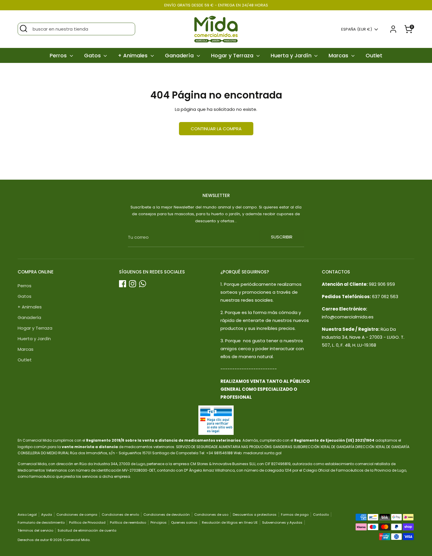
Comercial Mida (76, 539)
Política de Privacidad (87, 522)
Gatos (93, 55)
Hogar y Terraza (233, 55)
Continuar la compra (216, 129)
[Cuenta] (393, 29)
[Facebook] (122, 283)
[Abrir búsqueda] (23, 28)
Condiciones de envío (120, 514)
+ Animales (133, 55)
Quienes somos (184, 522)
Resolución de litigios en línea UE (230, 522)
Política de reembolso (128, 522)
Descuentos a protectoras (255, 514)
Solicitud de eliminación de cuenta (87, 530)
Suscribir (281, 237)
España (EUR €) (356, 29)
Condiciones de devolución (166, 514)
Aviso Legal (27, 514)
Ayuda (46, 514)
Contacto (321, 514)
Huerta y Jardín (292, 55)
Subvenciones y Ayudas (282, 522)
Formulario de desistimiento (41, 522)
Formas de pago (295, 514)
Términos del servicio (35, 530)
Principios (158, 522)
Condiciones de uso (211, 514)
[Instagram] (132, 283)
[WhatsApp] (142, 283)
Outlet (374, 55)
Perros (59, 55)
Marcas (339, 55)
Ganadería (180, 55)
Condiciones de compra (76, 514)
